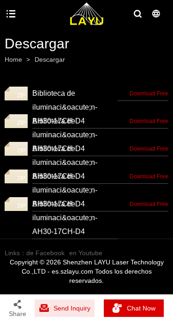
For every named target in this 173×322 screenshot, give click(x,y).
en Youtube (85, 253)
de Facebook (45, 253)
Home (13, 59)
